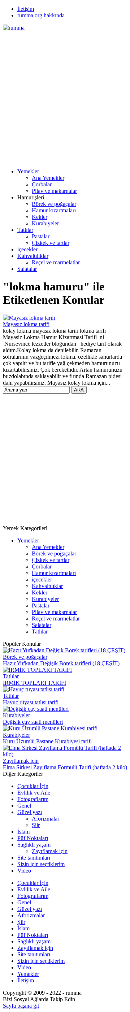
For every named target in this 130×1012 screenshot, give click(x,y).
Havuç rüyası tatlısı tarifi (30, 702)
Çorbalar (42, 184)
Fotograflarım (32, 799)
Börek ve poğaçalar (54, 204)
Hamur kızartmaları (54, 210)
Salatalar (27, 269)
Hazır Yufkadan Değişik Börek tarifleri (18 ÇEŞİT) (61, 663)
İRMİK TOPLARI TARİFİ (34, 683)
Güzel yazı (29, 812)
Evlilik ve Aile (33, 793)
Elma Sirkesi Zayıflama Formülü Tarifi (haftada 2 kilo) (65, 767)
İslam (23, 832)
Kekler (39, 217)
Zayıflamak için (21, 761)
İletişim (25, 9)
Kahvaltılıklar (32, 256)
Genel (24, 806)
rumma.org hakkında (41, 15)
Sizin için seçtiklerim (41, 864)
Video (24, 871)
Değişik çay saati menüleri (33, 722)
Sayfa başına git (21, 1006)
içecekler (27, 249)
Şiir (36, 825)
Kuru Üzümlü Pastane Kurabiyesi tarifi (47, 741)
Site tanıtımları (33, 858)
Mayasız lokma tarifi (26, 324)
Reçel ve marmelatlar (56, 262)
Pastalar (40, 236)
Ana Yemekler (48, 178)
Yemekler (28, 171)
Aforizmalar (45, 819)
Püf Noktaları (32, 838)
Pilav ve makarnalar (54, 191)
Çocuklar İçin (32, 786)
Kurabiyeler (45, 223)
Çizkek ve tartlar (50, 243)
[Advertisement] (65, 96)
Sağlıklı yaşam (34, 845)
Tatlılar (25, 230)
